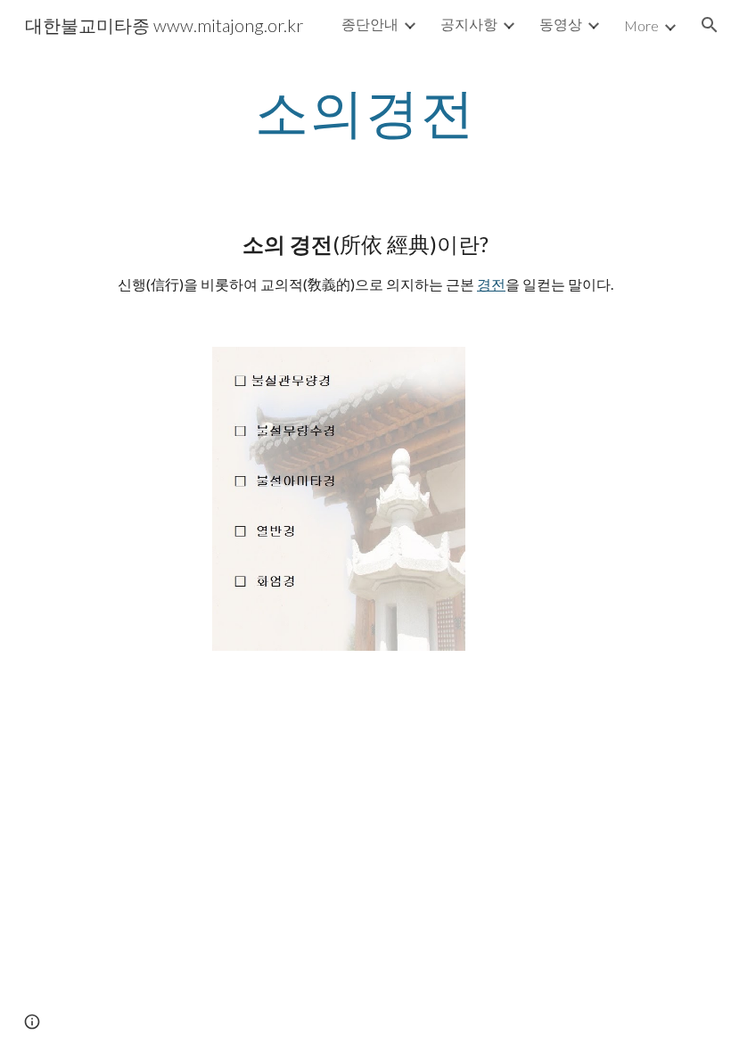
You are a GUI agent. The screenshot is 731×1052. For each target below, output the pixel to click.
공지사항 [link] (468, 23)
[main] (366, 111)
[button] (709, 25)
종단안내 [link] (369, 23)
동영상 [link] (560, 23)
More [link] (641, 25)
